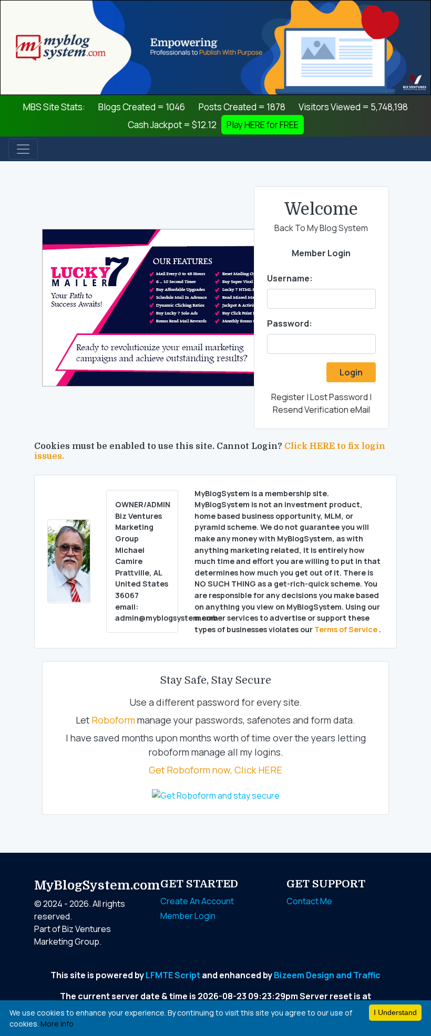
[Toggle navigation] (23, 149)
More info (57, 1024)
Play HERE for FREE (263, 125)
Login (351, 372)
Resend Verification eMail (321, 409)
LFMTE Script (173, 975)
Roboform (113, 720)
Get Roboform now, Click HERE (215, 769)
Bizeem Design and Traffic (327, 975)
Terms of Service (346, 629)
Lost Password (339, 397)
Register (288, 397)
